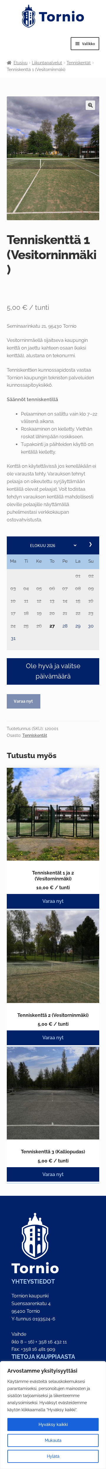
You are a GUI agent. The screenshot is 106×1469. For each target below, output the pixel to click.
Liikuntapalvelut (47, 62)
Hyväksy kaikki (53, 1424)
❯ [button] (91, 544)
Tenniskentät (79, 62)
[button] (78, 576)
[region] (53, 1415)
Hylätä (53, 1456)
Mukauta (53, 1440)
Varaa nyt (23, 701)
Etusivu (20, 62)
